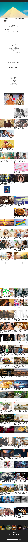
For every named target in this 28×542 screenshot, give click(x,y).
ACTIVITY (1, 140)
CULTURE (1, 174)
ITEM (14, 449)
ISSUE (14, 484)
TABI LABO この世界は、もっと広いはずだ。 (14, 106)
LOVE (14, 108)
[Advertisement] (14, 276)
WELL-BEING (15, 414)
